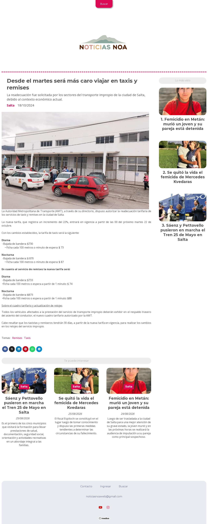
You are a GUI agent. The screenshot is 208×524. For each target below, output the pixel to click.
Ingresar (105, 486)
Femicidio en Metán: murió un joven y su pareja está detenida (129, 403)
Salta (10, 105)
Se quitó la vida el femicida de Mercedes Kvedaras (76, 403)
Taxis (27, 338)
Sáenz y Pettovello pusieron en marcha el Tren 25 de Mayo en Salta (24, 405)
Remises (17, 338)
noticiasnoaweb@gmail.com (104, 496)
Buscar (104, 3)
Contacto (86, 486)
